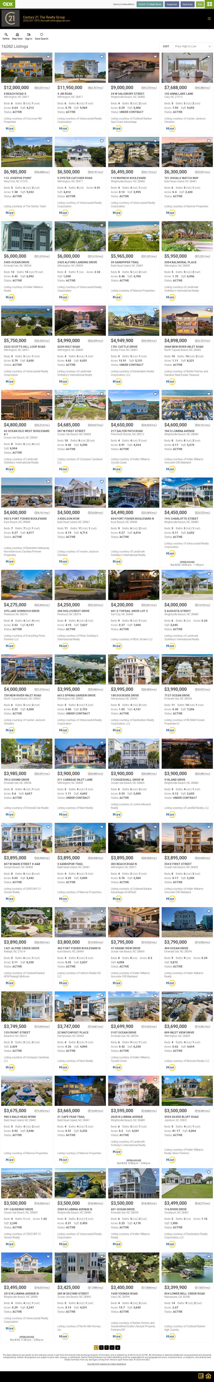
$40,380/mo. (202, 87)
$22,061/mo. (149, 605)
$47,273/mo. (149, 87)
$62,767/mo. (95, 87)
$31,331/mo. (149, 256)
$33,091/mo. (202, 172)
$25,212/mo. (42, 425)
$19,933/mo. (149, 942)
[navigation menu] (209, 4)
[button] (17, 37)
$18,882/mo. (149, 1111)
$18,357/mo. (42, 1287)
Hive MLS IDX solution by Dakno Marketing (106, 1364)
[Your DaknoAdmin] (7, 4)
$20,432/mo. (42, 942)
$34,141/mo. (95, 172)
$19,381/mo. (202, 1026)
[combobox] (191, 46)
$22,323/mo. (95, 605)
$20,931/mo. (42, 773)
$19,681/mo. (95, 1026)
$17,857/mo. (202, 1287)
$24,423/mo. (149, 425)
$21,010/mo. (202, 605)
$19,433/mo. (149, 1026)
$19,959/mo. (95, 942)
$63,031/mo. (42, 87)
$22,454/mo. (42, 605)
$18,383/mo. (202, 1111)
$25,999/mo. (149, 340)
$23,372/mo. (202, 512)
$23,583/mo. (149, 512)
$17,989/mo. (95, 1287)
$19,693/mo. (42, 1026)
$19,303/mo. (42, 1111)
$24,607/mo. (95, 425)
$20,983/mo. (95, 689)
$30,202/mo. (42, 340)
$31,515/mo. (42, 256)
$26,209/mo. (95, 340)
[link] (6, 37)
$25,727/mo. (202, 340)
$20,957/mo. (202, 689)
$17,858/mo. (149, 1287)
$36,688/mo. (42, 172)
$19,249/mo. (95, 1111)
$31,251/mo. (202, 256)
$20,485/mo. (95, 773)
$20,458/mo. (42, 858)
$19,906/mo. (202, 942)
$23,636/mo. (95, 512)
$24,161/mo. (202, 425)
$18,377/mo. (202, 1203)
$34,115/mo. (149, 172)
